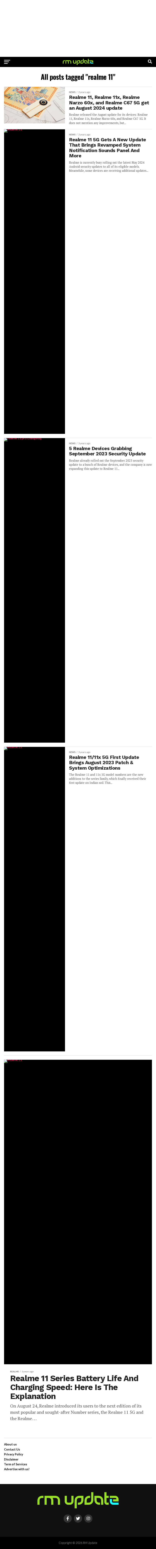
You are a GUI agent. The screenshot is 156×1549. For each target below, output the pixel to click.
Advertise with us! (17, 1469)
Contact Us (12, 1449)
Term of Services (15, 1464)
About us (10, 1444)
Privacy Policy (13, 1454)
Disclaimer (11, 1459)
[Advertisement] (78, 28)
